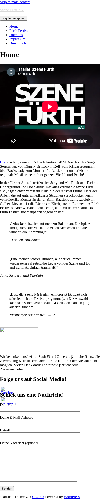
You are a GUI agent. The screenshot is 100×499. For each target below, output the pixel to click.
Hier (3, 162)
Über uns (16, 35)
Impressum (17, 39)
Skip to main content (15, 2)
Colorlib (38, 497)
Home (13, 26)
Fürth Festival (19, 31)
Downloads (17, 43)
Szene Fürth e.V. (12, 10)
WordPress (72, 497)
